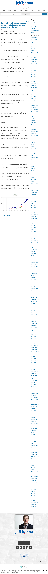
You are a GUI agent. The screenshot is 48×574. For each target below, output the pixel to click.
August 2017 (34, 275)
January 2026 (34, 55)
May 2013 (33, 386)
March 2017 (33, 286)
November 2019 (34, 216)
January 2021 (34, 186)
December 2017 (34, 266)
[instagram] (30, 547)
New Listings (34, 26)
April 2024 (33, 100)
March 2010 (33, 469)
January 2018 (34, 264)
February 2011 (34, 445)
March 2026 (33, 50)
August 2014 (34, 354)
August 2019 (34, 223)
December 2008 (34, 502)
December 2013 (34, 371)
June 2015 (33, 332)
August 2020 (34, 197)
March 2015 (33, 338)
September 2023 (35, 116)
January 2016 (34, 317)
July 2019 (33, 225)
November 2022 (34, 138)
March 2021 (33, 181)
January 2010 (34, 474)
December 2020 (34, 188)
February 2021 (34, 183)
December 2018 (34, 240)
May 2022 (33, 151)
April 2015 (33, 336)
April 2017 (33, 284)
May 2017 (33, 282)
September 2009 (35, 482)
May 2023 (33, 124)
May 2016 (33, 308)
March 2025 (33, 76)
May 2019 (33, 229)
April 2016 (33, 310)
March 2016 (33, 312)
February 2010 (34, 471)
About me (33, 24)
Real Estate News (35, 30)
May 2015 (33, 334)
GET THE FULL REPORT (6, 215)
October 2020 (34, 192)
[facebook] (17, 547)
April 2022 (33, 153)
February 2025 (34, 79)
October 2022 (34, 140)
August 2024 (34, 92)
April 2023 (33, 127)
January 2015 (34, 343)
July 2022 (33, 146)
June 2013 (33, 384)
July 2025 (33, 68)
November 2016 (34, 295)
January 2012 (34, 421)
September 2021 (35, 168)
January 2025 (34, 81)
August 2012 (34, 406)
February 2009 (34, 498)
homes (9, 10)
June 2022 (33, 149)
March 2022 (33, 155)
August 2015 (34, 327)
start (4, 10)
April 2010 (33, 467)
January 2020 (34, 212)
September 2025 (35, 63)
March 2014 (33, 365)
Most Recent (34, 37)
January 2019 (34, 238)
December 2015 (34, 319)
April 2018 (33, 258)
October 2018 (34, 245)
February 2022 (34, 157)
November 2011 (34, 426)
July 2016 (33, 303)
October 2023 (34, 114)
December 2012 (34, 397)
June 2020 (33, 201)
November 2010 (34, 452)
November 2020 (34, 190)
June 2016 (33, 306)
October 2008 (34, 506)
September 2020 (35, 194)
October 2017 (34, 271)
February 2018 (34, 262)
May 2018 (33, 255)
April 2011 (33, 441)
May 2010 (33, 465)
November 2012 (34, 399)
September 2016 (35, 299)
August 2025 (34, 66)
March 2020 (33, 207)
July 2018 (33, 251)
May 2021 (33, 177)
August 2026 (34, 39)
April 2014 (33, 362)
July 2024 (33, 94)
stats (15, 10)
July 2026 (33, 42)
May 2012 (33, 413)
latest (21, 10)
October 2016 (34, 297)
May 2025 (33, 72)
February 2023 (34, 131)
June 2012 (33, 410)
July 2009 (33, 487)
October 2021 (34, 166)
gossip (33, 10)
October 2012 (34, 402)
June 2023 (33, 122)
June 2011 (33, 437)
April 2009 (33, 493)
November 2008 (34, 504)
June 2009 (33, 489)
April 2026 (33, 48)
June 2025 (33, 70)
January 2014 (34, 369)
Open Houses (34, 28)
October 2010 (34, 454)
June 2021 (33, 175)
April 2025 (33, 74)
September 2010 (35, 456)
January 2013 (34, 395)
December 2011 (34, 423)
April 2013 (33, 389)
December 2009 (34, 476)
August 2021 (34, 170)
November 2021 (34, 164)
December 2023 (34, 109)
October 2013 (34, 375)
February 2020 (34, 210)
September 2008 (35, 509)
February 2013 (34, 393)
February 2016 (34, 314)
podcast (26, 10)
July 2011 (33, 434)
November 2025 (34, 59)
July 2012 (33, 408)
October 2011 (34, 428)
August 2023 (34, 118)
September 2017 (35, 273)
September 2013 (35, 378)
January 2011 (34, 447)
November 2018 (34, 242)
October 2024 (34, 87)
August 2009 (34, 485)
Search (44, 14)
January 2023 (34, 133)
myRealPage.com (24, 567)
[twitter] (21, 547)
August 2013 (34, 380)
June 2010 (33, 463)
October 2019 (34, 218)
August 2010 (34, 458)
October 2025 (34, 61)
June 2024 (33, 96)
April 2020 (33, 205)
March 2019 (33, 234)
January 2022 (34, 159)
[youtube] (27, 547)
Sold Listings (34, 32)
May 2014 (33, 360)
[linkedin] (24, 547)
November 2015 (34, 321)
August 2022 (34, 144)
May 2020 (33, 203)
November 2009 (34, 478)
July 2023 (33, 120)
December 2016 (34, 293)
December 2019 (34, 214)
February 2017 (34, 288)
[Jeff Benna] (24, 6)
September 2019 (35, 221)
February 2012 (34, 419)
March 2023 (33, 129)
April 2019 (33, 231)
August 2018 (34, 249)
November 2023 (34, 111)
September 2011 (35, 430)
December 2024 (34, 83)
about (39, 10)
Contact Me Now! (24, 543)
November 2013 (34, 373)
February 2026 (34, 52)
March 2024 (33, 103)
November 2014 (34, 347)
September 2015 (35, 325)
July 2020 (33, 199)
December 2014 (34, 345)
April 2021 (33, 179)
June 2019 (33, 227)
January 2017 (34, 290)
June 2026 (33, 44)
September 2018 (35, 247)
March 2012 (33, 417)
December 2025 (34, 57)
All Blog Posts (34, 22)
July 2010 (33, 461)
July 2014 (33, 356)
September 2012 (35, 404)
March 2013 (33, 391)
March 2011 (33, 443)
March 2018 (33, 260)
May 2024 (33, 98)
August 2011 (34, 432)
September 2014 (35, 351)
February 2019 (34, 236)
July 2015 (33, 330)
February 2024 (34, 105)
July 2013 (33, 382)
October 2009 (34, 480)
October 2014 (34, 349)
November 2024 (34, 85)
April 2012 (33, 415)
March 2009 (33, 495)
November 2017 (34, 269)
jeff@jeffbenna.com (42, 561)
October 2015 (34, 323)
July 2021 (33, 173)
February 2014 (34, 367)
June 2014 (33, 358)
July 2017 (33, 277)
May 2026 (33, 46)
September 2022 (35, 142)
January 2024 (34, 107)
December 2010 (34, 450)
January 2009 (34, 500)
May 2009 (33, 491)
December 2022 (34, 135)
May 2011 (33, 439)
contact (44, 10)
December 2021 (34, 162)
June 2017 (33, 279)
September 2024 (35, 90)
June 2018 (33, 253)
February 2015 (34, 341)
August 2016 (34, 301)
